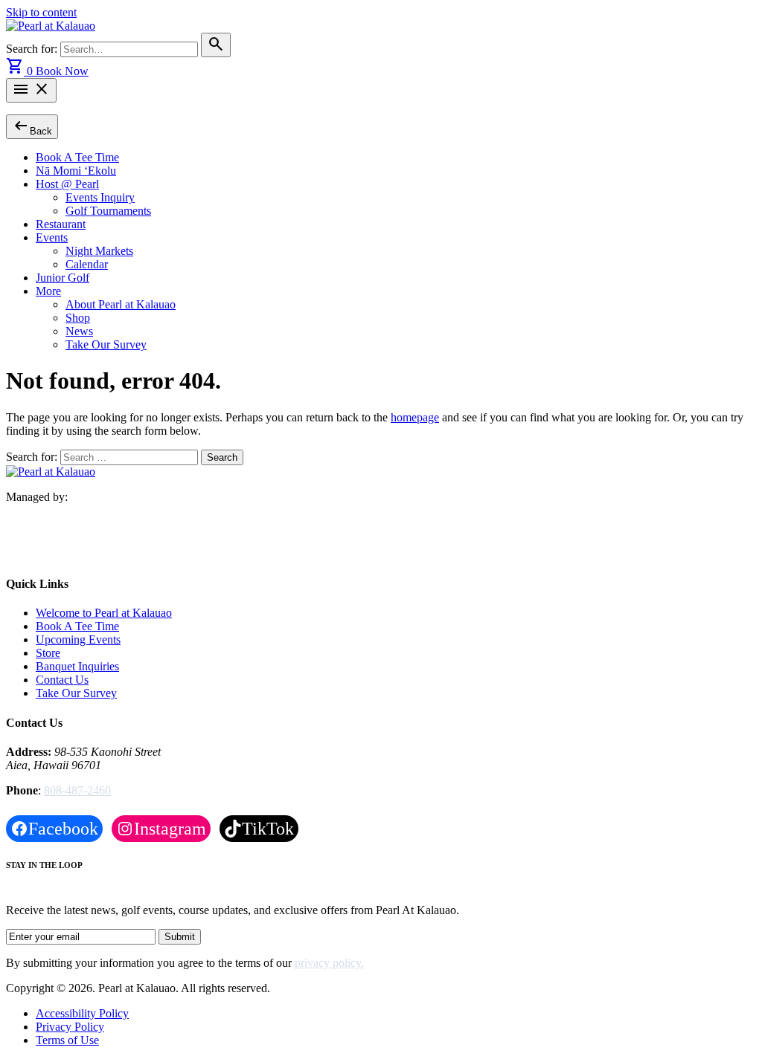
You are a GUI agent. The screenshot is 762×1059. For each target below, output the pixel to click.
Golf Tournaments (108, 210)
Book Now (62, 71)
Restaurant (61, 224)
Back (32, 126)
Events (52, 237)
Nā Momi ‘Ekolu (76, 170)
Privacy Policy (70, 1026)
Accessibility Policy (82, 1013)
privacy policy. (329, 962)
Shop (77, 317)
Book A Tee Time (77, 157)
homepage (415, 417)
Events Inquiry (100, 197)
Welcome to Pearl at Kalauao (104, 612)
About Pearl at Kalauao (120, 304)
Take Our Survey (106, 344)
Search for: (33, 48)
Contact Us (62, 679)
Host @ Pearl (67, 184)
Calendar (86, 264)
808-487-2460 (77, 790)
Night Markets (99, 250)
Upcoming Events (78, 639)
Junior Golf (62, 277)
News (79, 331)
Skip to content (41, 12)
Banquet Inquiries (77, 666)
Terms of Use (67, 1040)
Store (48, 653)
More (48, 291)
